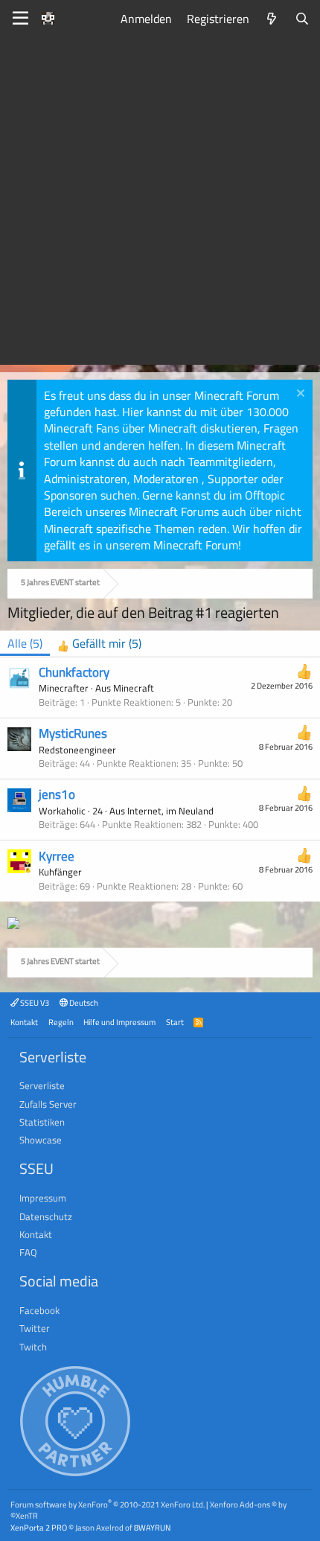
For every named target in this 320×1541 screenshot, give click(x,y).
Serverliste (42, 1085)
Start (175, 1021)
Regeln (61, 1021)
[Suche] (302, 18)
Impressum (42, 1197)
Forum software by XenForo (107, 1504)
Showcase (40, 1139)
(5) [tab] (24, 643)
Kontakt (24, 1021)
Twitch (33, 1346)
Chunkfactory (74, 672)
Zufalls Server (48, 1104)
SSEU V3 (34, 1002)
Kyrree (56, 856)
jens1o (57, 794)
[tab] (99, 644)
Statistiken (42, 1121)
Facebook (39, 1310)
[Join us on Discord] (13, 925)
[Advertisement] (160, 205)
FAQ (28, 1252)
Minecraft (133, 687)
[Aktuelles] (272, 18)
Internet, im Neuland (170, 810)
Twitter (34, 1328)
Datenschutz (45, 1216)
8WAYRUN (152, 1527)
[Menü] (20, 18)
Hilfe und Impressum (119, 1021)
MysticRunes (73, 733)
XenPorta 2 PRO (38, 1527)
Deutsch (83, 1002)
